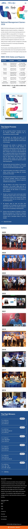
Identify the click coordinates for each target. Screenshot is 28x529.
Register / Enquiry (15, 527)
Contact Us (3, 511)
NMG (2, 503)
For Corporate (4, 516)
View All (6, 472)
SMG (2, 506)
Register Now (7, 221)
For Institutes (4, 519)
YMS (2, 508)
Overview (3, 514)
